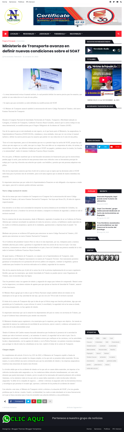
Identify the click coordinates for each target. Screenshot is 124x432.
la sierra (112, 357)
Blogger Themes (18, 429)
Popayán (90, 353)
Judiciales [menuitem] (44, 34)
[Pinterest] (33, 401)
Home (4, 2)
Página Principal (8, 41)
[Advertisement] (103, 171)
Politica (21, 2)
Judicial (102, 346)
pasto (89, 365)
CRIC (104, 338)
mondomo (90, 361)
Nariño (112, 350)
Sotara (106, 353)
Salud (99, 353)
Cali (111, 338)
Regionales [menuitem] (28, 34)
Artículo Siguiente (74, 407)
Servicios (12, 2)
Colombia (20, 41)
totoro (107, 365)
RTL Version (30, 2)
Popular (91, 191)
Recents (103, 191)
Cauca (89, 342)
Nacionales (103, 350)
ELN (107, 342)
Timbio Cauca (91, 357)
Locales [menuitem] (14, 34)
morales (100, 361)
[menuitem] (5, 34)
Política (107, 429)
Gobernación (91, 346)
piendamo (98, 365)
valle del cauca (92, 368)
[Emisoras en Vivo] (119, 50)
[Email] (44, 401)
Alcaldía (90, 338)
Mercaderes (91, 350)
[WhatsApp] (39, 401)
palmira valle (111, 361)
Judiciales (112, 346)
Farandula (115, 342)
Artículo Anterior (10, 407)
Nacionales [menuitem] (75, 34)
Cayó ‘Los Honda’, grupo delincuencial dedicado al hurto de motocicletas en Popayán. (108, 212)
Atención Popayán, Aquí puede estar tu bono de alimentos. (107, 199)
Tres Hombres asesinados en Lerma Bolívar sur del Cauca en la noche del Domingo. (108, 226)
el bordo (103, 357)
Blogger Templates (33, 429)
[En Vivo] (89, 50)
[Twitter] (28, 401)
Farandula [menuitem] (59, 34)
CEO (97, 338)
